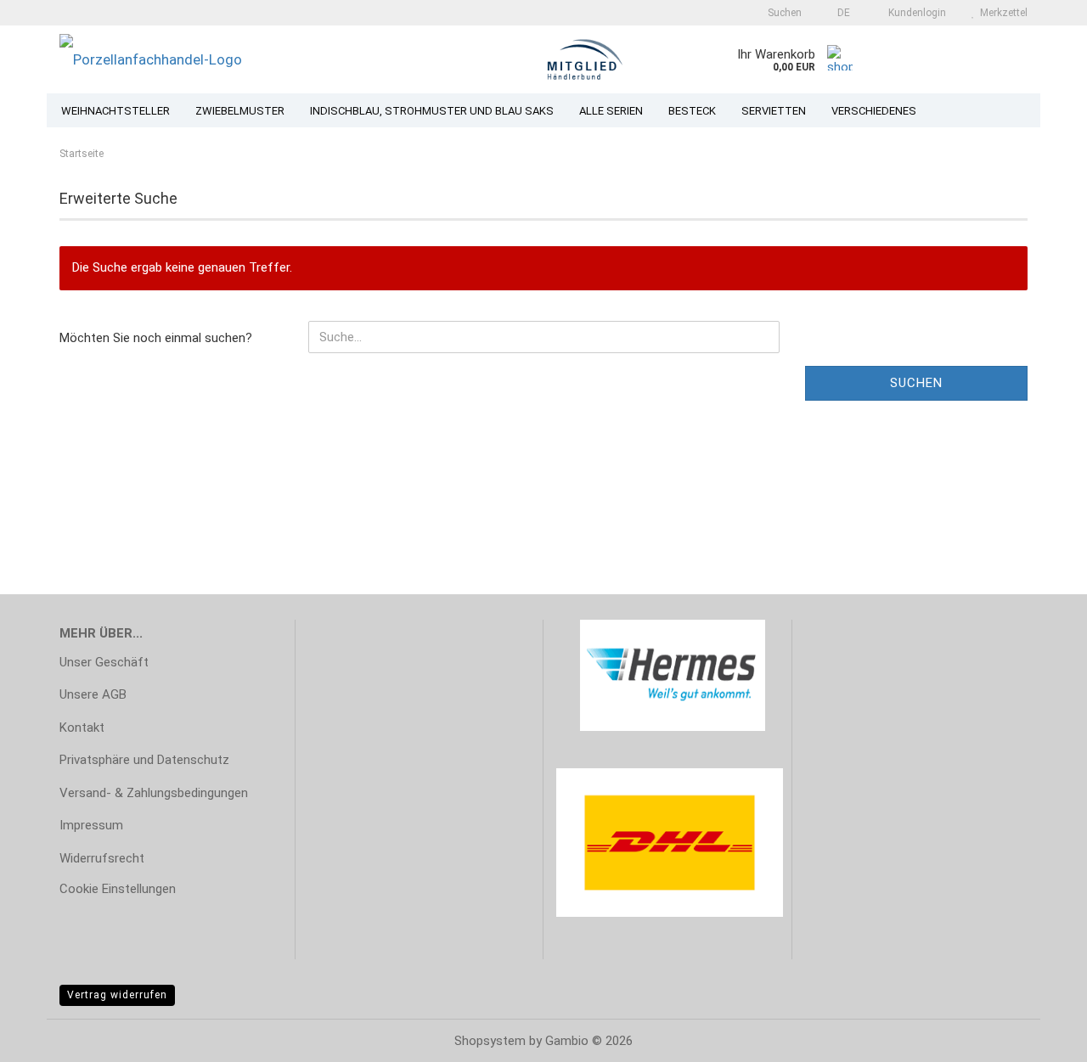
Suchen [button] (783, 13)
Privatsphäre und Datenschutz (144, 759)
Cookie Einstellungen (117, 888)
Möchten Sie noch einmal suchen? (155, 338)
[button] (838, 12)
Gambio (567, 1040)
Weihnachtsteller (115, 110)
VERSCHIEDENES (873, 110)
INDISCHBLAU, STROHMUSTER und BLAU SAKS (432, 110)
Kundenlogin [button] (914, 13)
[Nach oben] (1040, 1036)
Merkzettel (1001, 13)
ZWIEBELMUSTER (239, 110)
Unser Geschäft (104, 662)
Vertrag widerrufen (117, 995)
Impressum (91, 825)
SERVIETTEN (773, 110)
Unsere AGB (93, 694)
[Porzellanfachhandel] (253, 59)
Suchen (916, 383)
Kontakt (81, 727)
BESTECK (692, 110)
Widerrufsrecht (101, 858)
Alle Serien (611, 110)
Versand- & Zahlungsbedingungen (153, 793)
